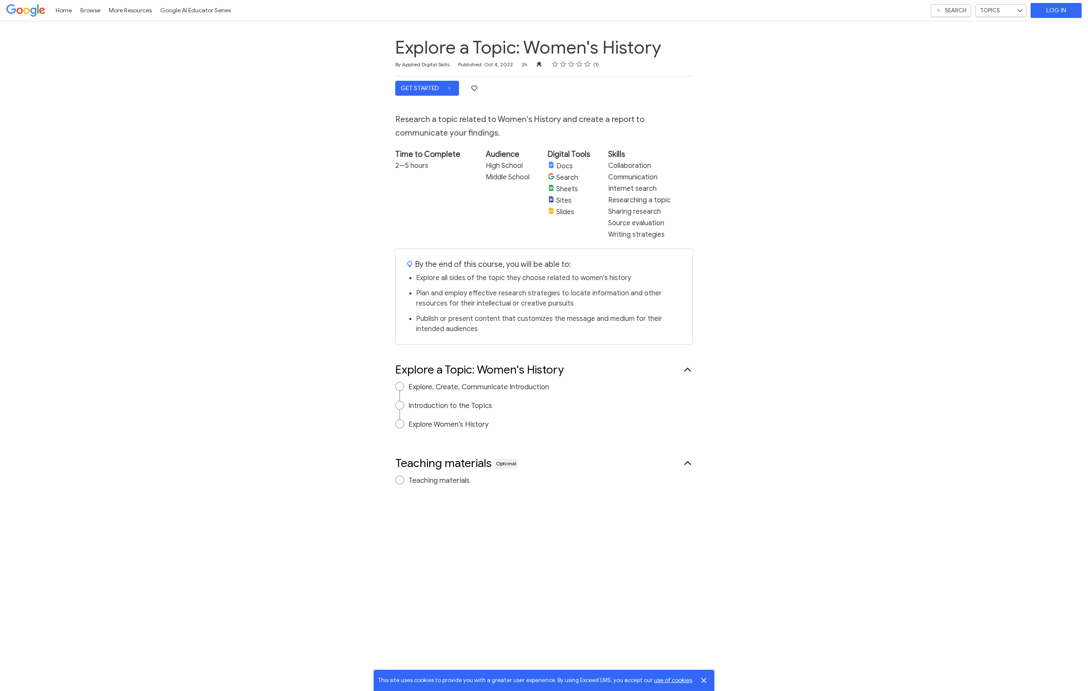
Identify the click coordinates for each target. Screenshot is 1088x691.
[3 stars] (571, 64)
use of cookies (673, 680)
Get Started (420, 88)
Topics (990, 10)
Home (64, 10)
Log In (1056, 10)
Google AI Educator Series (195, 10)
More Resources (130, 10)
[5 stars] (588, 64)
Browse (90, 10)
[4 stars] (579, 64)
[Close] (703, 680)
